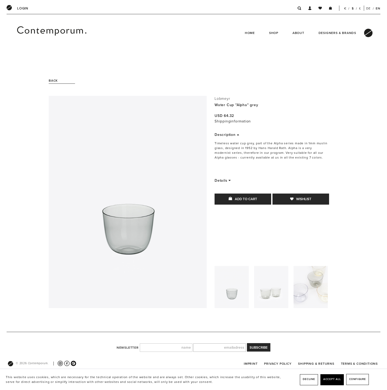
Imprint (251, 364)
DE (368, 8)
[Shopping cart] (330, 9)
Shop (273, 33)
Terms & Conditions (359, 364)
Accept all (332, 379)
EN (378, 8)
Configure (357, 379)
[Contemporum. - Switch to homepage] (34, 33)
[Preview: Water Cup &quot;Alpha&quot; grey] (232, 288)
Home (250, 33)
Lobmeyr (222, 98)
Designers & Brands (337, 33)
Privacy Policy (277, 364)
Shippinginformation (233, 121)
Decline (309, 379)
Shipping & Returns (316, 364)
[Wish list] (320, 9)
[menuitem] (22, 8)
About (298, 33)
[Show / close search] (298, 9)
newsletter (128, 347)
